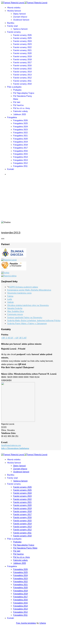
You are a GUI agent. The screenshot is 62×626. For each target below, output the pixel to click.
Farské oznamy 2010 (22, 84)
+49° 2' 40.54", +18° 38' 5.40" (14, 338)
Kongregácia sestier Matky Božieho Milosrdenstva (29, 290)
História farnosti (14, 11)
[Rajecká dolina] (8, 276)
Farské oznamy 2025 (22, 38)
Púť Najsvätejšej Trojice (23, 93)
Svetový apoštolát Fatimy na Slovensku (24, 317)
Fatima (10, 296)
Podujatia (17, 90)
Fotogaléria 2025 (20, 123)
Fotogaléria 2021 (20, 135)
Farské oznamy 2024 (22, 41)
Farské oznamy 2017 (22, 62)
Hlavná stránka (13, 7)
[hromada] (13, 270)
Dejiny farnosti (19, 14)
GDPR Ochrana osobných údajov (23, 287)
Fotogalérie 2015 (20, 154)
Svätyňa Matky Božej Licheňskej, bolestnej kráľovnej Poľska (33, 320)
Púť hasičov (18, 105)
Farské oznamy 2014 (22, 72)
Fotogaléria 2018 (20, 145)
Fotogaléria (12, 117)
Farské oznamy (14, 32)
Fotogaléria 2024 (20, 126)
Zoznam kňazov (20, 17)
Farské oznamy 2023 (22, 44)
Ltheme (42, 623)
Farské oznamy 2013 (22, 75)
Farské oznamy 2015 (22, 69)
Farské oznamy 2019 (22, 56)
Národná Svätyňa (14, 308)
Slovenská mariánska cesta (19, 293)
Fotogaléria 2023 (20, 129)
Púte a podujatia (14, 87)
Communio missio (15, 314)
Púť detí (16, 102)
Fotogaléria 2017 (20, 148)
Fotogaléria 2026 (20, 120)
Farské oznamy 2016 (22, 65)
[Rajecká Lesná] (9, 260)
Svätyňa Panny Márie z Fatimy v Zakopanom (27, 323)
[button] (31, 210)
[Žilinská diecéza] (13, 257)
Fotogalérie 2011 (20, 166)
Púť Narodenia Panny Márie (25, 548)
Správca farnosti (20, 29)
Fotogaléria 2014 (20, 157)
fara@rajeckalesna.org (11, 445)
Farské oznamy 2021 (22, 50)
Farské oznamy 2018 (22, 59)
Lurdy (9, 299)
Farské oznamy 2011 (22, 81)
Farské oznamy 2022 (22, 47)
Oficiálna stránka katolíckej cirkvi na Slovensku (28, 305)
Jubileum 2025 (19, 114)
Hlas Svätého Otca (15, 311)
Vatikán (10, 302)
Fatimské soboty (20, 111)
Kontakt (10, 169)
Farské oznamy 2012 (22, 78)
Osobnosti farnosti (21, 20)
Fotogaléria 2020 (20, 139)
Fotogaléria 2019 (20, 142)
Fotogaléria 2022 (20, 132)
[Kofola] (5, 273)
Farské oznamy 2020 (22, 53)
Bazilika (10, 23)
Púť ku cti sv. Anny (21, 108)
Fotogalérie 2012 (20, 163)
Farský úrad (12, 26)
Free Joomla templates (26, 623)
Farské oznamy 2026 (22, 35)
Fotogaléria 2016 (20, 151)
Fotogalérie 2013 (20, 160)
